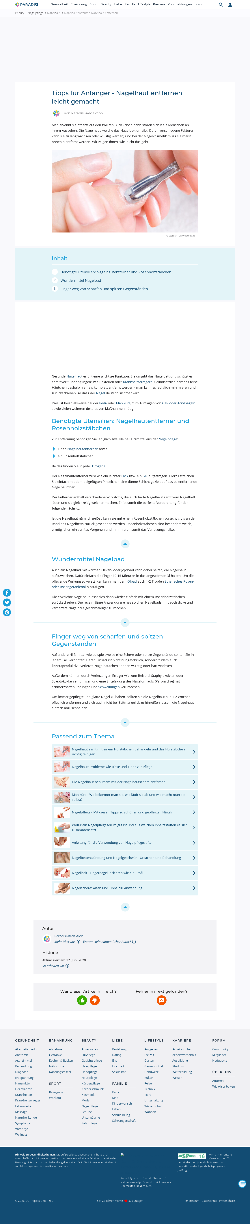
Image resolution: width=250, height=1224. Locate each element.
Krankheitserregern (137, 382)
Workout (55, 1098)
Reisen (149, 1083)
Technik (149, 1089)
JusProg (182, 1170)
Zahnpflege (89, 1123)
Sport (94, 4)
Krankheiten (23, 1095)
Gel (145, 476)
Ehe (114, 1061)
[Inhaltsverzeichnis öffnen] (242, 1184)
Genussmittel (153, 1066)
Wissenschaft (153, 1106)
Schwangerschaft (124, 1121)
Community (220, 1049)
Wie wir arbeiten (223, 1086)
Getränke (55, 1055)
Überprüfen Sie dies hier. (136, 1186)
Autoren (218, 1081)
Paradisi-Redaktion (68, 936)
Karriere (159, 4)
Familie (130, 4)
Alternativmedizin (27, 1049)
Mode (85, 1100)
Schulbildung (121, 1115)
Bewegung (56, 1092)
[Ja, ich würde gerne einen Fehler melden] (162, 1000)
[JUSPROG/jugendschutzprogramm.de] (192, 1156)
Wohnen (150, 1112)
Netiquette (219, 1061)
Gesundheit (59, 4)
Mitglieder (219, 1055)
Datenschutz (209, 1200)
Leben (116, 1109)
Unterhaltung (153, 1100)
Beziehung (119, 1049)
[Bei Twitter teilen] (7, 602)
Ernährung (79, 4)
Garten (149, 1061)
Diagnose (21, 1072)
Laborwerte (23, 1106)
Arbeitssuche (181, 1049)
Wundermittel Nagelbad (81, 280)
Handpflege (90, 1072)
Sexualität (119, 1072)
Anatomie (22, 1055)
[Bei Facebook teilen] (7, 593)
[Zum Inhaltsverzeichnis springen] (125, 543)
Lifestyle (144, 4)
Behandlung (23, 1066)
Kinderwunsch (122, 1103)
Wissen (177, 1078)
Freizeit (149, 1055)
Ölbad (132, 581)
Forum (199, 4)
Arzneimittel (23, 1061)
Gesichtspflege (92, 1061)
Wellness (21, 1135)
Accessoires (90, 1049)
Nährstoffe (56, 1066)
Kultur (148, 1078)
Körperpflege (91, 1083)
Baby (115, 1092)
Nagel (100, 393)
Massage (21, 1112)
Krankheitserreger (27, 1100)
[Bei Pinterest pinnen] (7, 612)
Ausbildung (180, 1061)
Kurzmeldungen (180, 4)
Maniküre (123, 403)
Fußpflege (88, 1055)
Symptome (22, 1123)
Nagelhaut (53, 13)
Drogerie (98, 466)
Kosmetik (88, 1095)
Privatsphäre (227, 1200)
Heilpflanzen (23, 1089)
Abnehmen (56, 1049)
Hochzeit (118, 1066)
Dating (116, 1055)
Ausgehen (151, 1049)
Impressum (192, 1200)
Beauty (105, 4)
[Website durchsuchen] (221, 4)
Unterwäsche (91, 1118)
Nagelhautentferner (82, 449)
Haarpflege (89, 1066)
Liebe (118, 4)
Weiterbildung (182, 1072)
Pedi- (103, 403)
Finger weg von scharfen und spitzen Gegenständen (104, 288)
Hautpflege (89, 1078)
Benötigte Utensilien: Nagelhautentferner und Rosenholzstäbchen (116, 272)
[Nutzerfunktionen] (230, 4)
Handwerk (151, 1072)
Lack (124, 476)
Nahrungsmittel (60, 1072)
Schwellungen (109, 687)
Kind (115, 1098)
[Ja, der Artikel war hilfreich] (82, 1000)
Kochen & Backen (61, 1061)
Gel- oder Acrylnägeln (178, 403)
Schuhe (87, 1112)
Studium (178, 1066)
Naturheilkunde (26, 1118)
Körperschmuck (93, 1089)
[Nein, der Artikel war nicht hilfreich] (95, 1000)
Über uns (221, 1072)
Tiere (147, 1095)
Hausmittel (22, 1083)
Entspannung (24, 1078)
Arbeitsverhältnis (184, 1055)
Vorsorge (21, 1129)
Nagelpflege (35, 13)
